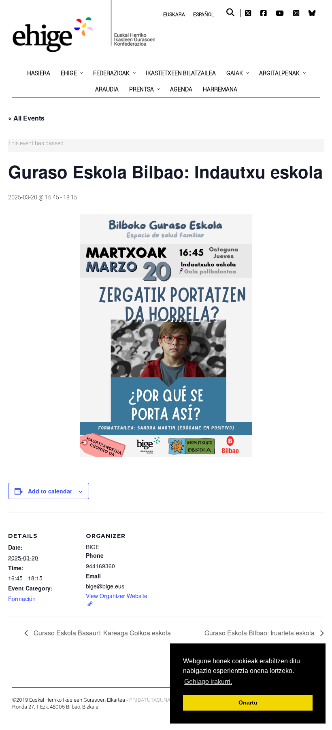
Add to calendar (50, 491)
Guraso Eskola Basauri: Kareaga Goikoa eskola (101, 632)
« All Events (26, 118)
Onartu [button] (248, 702)
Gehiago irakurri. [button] (208, 681)
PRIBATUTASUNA (149, 699)
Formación (22, 599)
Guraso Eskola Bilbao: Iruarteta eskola (260, 632)
